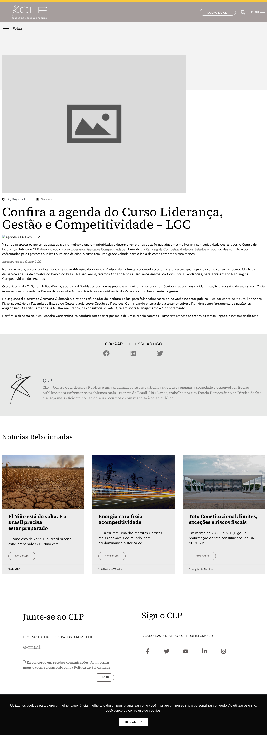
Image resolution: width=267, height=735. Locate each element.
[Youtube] (185, 651)
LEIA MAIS (22, 556)
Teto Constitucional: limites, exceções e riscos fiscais (223, 519)
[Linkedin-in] (204, 651)
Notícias (46, 199)
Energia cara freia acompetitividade (120, 519)
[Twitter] (166, 651)
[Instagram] (223, 651)
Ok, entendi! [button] (133, 722)
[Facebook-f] (147, 651)
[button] (242, 12)
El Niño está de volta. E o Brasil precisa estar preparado (37, 522)
